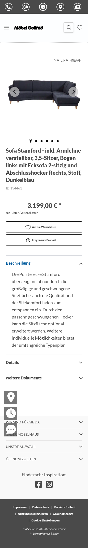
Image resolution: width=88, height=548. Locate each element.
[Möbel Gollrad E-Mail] (27, 7)
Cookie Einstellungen (46, 520)
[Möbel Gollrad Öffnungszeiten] (44, 7)
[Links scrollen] (15, 92)
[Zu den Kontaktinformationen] (7, 425)
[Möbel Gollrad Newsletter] (78, 7)
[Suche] (69, 27)
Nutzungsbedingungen (33, 514)
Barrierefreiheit (65, 507)
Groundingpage (63, 514)
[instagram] (49, 484)
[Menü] (6, 27)
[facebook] (38, 484)
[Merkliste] (80, 27)
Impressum (20, 507)
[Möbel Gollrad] (29, 27)
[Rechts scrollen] (73, 92)
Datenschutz (40, 507)
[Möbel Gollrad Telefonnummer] (9, 7)
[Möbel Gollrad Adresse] (61, 7)
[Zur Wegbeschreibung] (7, 393)
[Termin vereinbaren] (7, 409)
